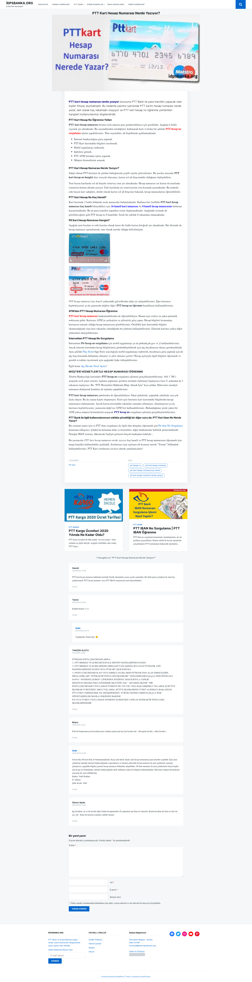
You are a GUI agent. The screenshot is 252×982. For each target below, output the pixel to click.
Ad (112, 882)
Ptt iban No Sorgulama (170, 425)
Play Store (88, 351)
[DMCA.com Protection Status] (137, 955)
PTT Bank (78, 4)
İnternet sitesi (115, 897)
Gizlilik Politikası (95, 940)
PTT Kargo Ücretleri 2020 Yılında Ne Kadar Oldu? (88, 533)
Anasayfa (43, 4)
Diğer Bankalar (95, 4)
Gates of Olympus (137, 951)
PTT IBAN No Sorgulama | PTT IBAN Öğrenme (156, 530)
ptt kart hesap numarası (155, 465)
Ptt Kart (72, 465)
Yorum (72, 845)
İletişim (92, 948)
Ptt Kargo (74, 527)
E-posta (114, 889)
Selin (77, 628)
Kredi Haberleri (136, 4)
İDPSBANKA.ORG (19, 3)
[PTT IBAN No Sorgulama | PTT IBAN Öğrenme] (158, 504)
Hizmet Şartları (95, 943)
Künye (91, 951)
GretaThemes (145, 977)
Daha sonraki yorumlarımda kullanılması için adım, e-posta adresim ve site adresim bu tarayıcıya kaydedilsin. (116, 903)
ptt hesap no (135, 465)
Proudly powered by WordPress (113, 977)
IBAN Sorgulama (115, 4)
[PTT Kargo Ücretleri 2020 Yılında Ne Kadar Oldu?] (94, 505)
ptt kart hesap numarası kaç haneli (145, 470)
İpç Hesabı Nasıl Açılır (93, 366)
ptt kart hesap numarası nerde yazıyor (146, 475)
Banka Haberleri (61, 4)
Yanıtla (74, 587)
